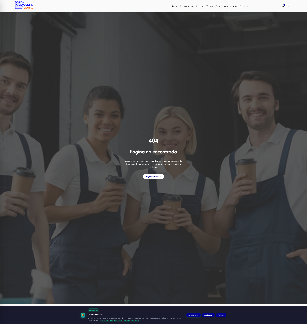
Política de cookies (106, 320)
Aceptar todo (193, 315)
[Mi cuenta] (288, 6)
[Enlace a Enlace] (24, 5)
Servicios (199, 6)
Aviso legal (135, 320)
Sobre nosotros (186, 6)
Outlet (218, 6)
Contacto (243, 6)
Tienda (209, 6)
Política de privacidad (122, 320)
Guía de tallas (230, 6)
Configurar (208, 315)
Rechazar (221, 315)
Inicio (174, 6)
